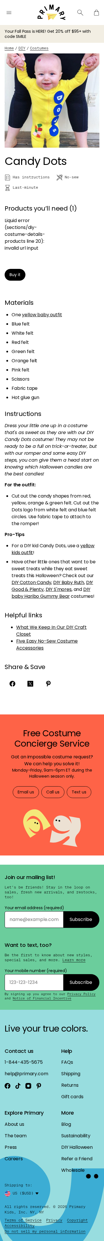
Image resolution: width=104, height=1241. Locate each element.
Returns (70, 1085)
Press (11, 1147)
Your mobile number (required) (36, 971)
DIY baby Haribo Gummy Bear (51, 593)
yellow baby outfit (42, 314)
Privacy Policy (81, 994)
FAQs (67, 1062)
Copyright (77, 1220)
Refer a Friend (76, 1158)
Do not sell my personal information (45, 1231)
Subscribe (81, 919)
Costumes (39, 48)
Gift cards (72, 1096)
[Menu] (9, 12)
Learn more (74, 960)
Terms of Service (23, 1220)
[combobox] (26, 1193)
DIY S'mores (59, 589)
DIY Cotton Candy (31, 582)
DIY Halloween (77, 1147)
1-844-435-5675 (24, 1062)
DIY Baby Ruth (68, 582)
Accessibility (20, 1225)
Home (9, 48)
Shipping (70, 1073)
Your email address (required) (34, 908)
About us (14, 1124)
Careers (14, 1158)
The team (16, 1135)
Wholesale (73, 1170)
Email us (26, 792)
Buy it (15, 275)
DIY (21, 48)
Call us (53, 792)
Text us (79, 792)
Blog (66, 1124)
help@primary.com (26, 1073)
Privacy (54, 1220)
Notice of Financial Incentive (42, 998)
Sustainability (75, 1135)
